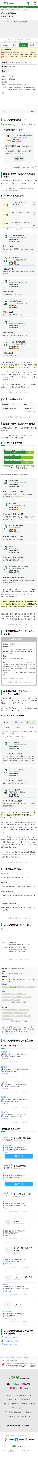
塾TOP (3, 10)
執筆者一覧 (6, 1404)
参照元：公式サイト (30, 663)
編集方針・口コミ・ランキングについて (19, 1400)
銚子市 (12, 10)
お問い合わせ (11, 1416)
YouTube (25, 1388)
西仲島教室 (5, 1067)
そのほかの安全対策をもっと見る (19, 1021)
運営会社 (28, 1412)
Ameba (11, 1439)
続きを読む (19, 159)
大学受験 (27, 1384)
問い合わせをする (7, 1033)
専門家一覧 (15, 1404)
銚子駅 (17, 10)
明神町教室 (5, 1112)
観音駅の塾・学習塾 (10, 1345)
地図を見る (6, 1058)
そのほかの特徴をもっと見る (19, 1002)
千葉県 (7, 10)
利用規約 (32, 1404)
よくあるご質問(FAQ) (24, 1416)
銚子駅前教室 (7, 1146)
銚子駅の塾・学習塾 (10, 1337)
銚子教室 (5, 1284)
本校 (4, 1229)
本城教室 (4, 1082)
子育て (15, 1388)
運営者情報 (24, 1404)
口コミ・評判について (30, 124)
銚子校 (5, 1174)
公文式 (11, 76)
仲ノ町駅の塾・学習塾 (11, 1341)
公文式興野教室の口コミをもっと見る (23, 167)
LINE (17, 1384)
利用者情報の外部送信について (14, 1412)
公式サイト (19, 1155)
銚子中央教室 (7, 1312)
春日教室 (4, 1052)
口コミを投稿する (9, 124)
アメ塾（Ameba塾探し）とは (22, 1395)
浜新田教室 (5, 1097)
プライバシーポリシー (17, 1408)
